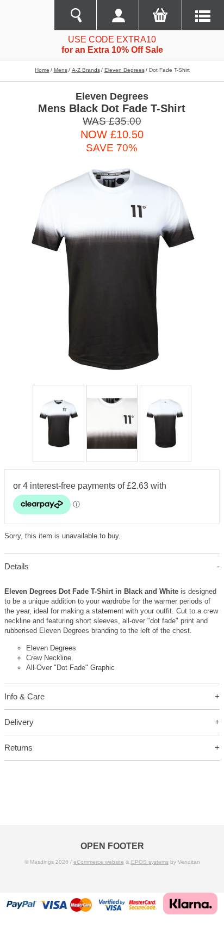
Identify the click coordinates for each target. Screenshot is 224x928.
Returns (18, 747)
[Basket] (160, 15)
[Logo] (27, 15)
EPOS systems (150, 862)
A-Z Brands (86, 70)
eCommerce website (98, 862)
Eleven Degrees (124, 70)
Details (16, 566)
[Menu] (203, 15)
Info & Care (24, 696)
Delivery (19, 722)
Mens (60, 70)
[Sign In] (117, 15)
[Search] (75, 15)
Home (42, 70)
